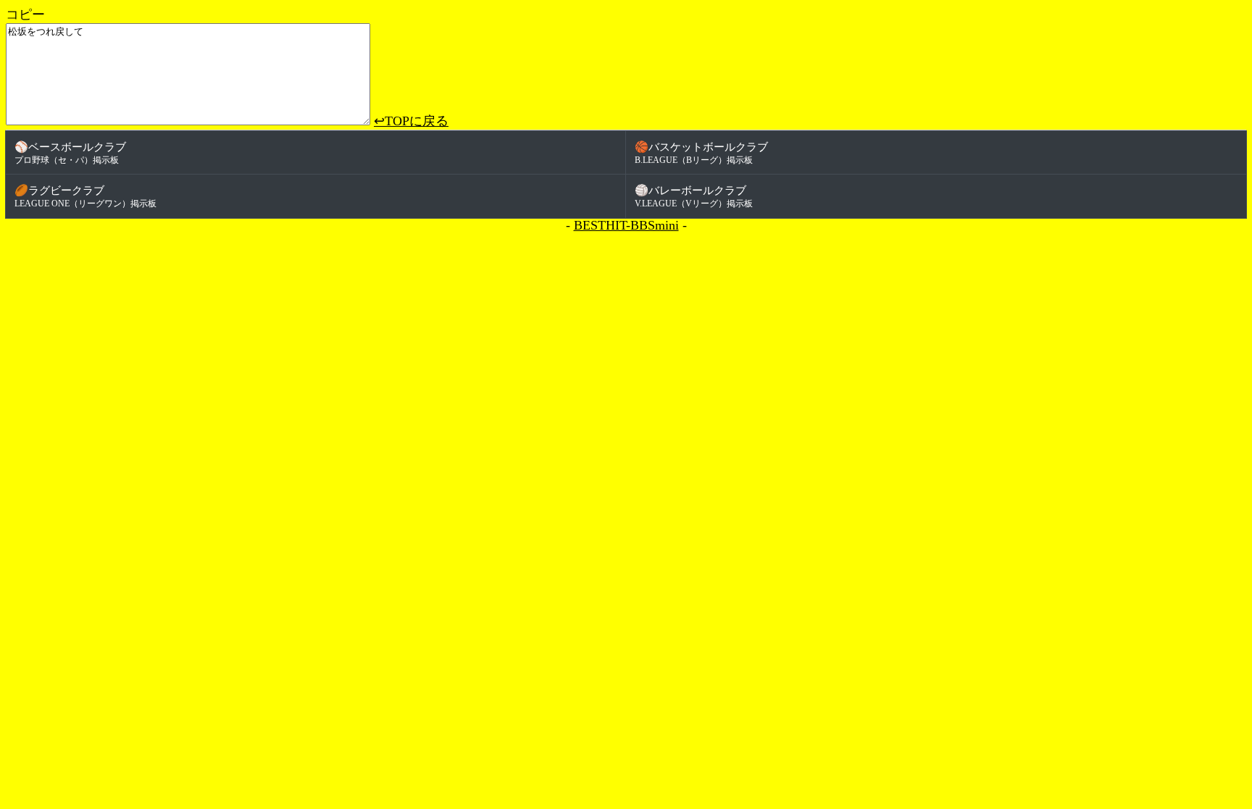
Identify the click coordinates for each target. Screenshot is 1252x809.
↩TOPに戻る (411, 121)
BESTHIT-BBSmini (626, 225)
